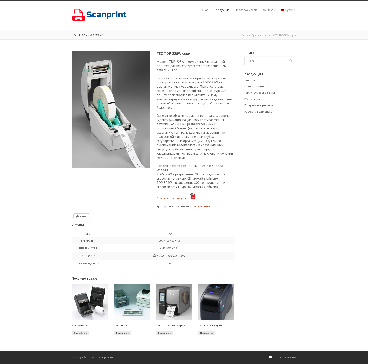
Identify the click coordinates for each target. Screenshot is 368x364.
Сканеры (249, 80)
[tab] (81, 216)
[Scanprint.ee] (100, 20)
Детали (81, 216)
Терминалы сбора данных (260, 92)
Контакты (269, 9)
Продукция (221, 9)
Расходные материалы (258, 111)
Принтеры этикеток (262, 35)
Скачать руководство (173, 198)
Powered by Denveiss (284, 357)
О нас (204, 9)
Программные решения (258, 105)
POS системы (252, 99)
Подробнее (80, 332)
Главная (246, 35)
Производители (246, 9)
